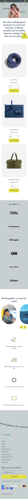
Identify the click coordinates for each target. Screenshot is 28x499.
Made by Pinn (17, 481)
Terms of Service (6, 454)
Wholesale (4, 462)
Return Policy (5, 452)
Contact (4, 446)
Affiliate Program (6, 460)
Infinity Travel (9, 481)
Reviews (4, 444)
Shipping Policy (6, 449)
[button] (22, 5)
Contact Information (7, 457)
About (3, 441)
